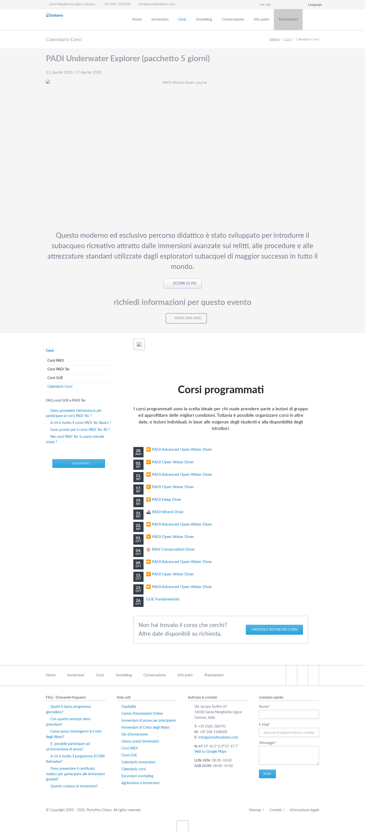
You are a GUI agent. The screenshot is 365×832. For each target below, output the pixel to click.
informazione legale (304, 810)
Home (50, 675)
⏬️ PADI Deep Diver (164, 500)
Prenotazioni (214, 675)
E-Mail (268, 725)
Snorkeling (124, 675)
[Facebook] (292, 4)
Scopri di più (184, 283)
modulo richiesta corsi (275, 629)
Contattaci (80, 463)
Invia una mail (188, 318)
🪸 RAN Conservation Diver (170, 549)
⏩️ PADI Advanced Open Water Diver (179, 449)
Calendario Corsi (59, 386)
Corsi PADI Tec (58, 369)
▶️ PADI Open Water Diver (170, 462)
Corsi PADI (55, 360)
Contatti (275, 810)
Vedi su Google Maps (210, 751)
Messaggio (268, 743)
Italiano (274, 39)
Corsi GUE (55, 378)
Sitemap (255, 810)
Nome (268, 707)
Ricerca (314, 20)
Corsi (288, 39)
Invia (267, 773)
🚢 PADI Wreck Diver (165, 512)
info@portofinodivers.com (218, 737)
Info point (185, 675)
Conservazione (155, 675)
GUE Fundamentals (163, 599)
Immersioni (75, 675)
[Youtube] (300, 4)
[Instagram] (283, 4)
